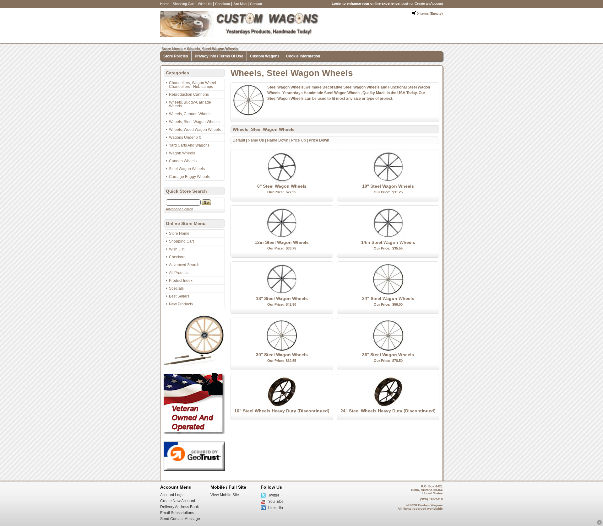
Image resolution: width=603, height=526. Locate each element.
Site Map (240, 4)
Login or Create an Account (422, 3)
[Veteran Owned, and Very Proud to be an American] (194, 433)
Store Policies (175, 56)
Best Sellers (179, 296)
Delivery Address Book (179, 507)
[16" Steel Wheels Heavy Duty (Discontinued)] (281, 406)
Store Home (172, 49)
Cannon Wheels (183, 161)
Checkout (222, 4)
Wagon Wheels (182, 153)
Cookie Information (303, 56)
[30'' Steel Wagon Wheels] (281, 350)
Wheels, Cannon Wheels (190, 114)
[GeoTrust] (194, 469)
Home (164, 4)
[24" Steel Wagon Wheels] (388, 294)
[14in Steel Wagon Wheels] (388, 237)
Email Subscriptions (177, 513)
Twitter (273, 495)
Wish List (205, 4)
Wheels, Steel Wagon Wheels (212, 49)
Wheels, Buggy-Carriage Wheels (190, 104)
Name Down (277, 140)
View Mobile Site (224, 495)
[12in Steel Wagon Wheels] (281, 237)
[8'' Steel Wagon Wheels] (281, 181)
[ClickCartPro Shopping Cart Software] (599, 524)
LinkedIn (275, 508)
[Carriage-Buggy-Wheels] (194, 364)
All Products (179, 273)
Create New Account (177, 501)
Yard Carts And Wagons (189, 145)
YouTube (276, 501)
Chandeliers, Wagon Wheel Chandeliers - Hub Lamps (192, 85)
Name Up (256, 140)
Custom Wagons (265, 56)
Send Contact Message (180, 519)
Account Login (172, 495)
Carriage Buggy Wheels (189, 176)
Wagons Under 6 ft (185, 137)
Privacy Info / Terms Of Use (219, 56)
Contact (256, 4)
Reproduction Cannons (189, 94)
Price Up (298, 140)
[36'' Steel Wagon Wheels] (388, 350)
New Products (181, 304)
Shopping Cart (183, 4)
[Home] (240, 36)
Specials (176, 288)
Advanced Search (179, 209)
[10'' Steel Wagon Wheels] (388, 181)
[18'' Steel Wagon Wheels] (281, 294)
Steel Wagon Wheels (187, 169)
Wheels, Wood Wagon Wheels (195, 129)
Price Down (319, 140)
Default (239, 140)
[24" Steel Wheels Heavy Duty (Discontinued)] (388, 406)
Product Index (181, 280)
